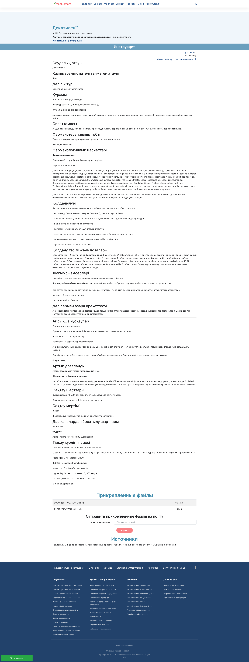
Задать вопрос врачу (61, 618)
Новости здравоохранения (101, 612)
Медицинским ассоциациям (175, 598)
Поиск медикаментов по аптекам (67, 590)
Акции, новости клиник (62, 606)
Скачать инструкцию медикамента (175, 59)
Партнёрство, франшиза (174, 585)
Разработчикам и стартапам (175, 594)
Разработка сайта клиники (137, 614)
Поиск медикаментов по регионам (67, 585)
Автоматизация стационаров (139, 598)
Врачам (98, 3)
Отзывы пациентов (60, 614)
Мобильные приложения (63, 634)
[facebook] (195, 568)
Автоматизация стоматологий (139, 590)
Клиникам (109, 3)
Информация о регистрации (67, 40)
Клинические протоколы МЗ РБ (103, 598)
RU (196, 3)
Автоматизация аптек (135, 602)
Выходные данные (124, 645)
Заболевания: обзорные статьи (103, 608)
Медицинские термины (99, 625)
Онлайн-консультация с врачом (66, 594)
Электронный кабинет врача (102, 585)
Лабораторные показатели (101, 621)
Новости (130, 3)
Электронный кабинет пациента (66, 630)
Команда (107, 567)
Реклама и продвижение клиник (140, 610)
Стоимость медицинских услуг (66, 610)
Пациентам (86, 3)
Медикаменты (96, 616)
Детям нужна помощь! (174, 567)
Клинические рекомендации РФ (103, 594)
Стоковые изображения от (117, 651)
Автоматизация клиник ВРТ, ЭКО (140, 594)
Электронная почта (100, 522)
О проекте (94, 567)
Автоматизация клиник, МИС (139, 585)
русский (189, 52)
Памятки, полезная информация (66, 626)
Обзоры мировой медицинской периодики (103, 603)
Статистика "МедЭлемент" (130, 567)
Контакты (153, 567)
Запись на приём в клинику (64, 602)
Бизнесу (120, 3)
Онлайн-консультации (148, 3)
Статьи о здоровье (60, 622)
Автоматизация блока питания (139, 606)
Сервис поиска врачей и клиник (66, 598)
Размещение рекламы (173, 590)
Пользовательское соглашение (69, 567)
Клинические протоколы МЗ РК (103, 590)
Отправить (125, 530)
